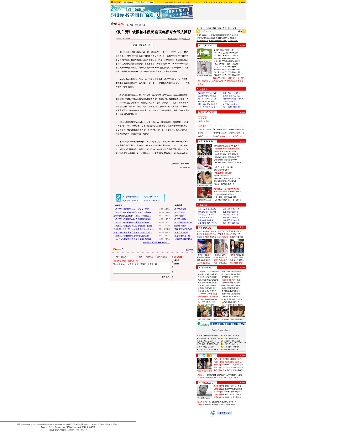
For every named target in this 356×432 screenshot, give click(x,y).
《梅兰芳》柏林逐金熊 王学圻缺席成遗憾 (131, 236)
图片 (229, 28)
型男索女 (217, 397)
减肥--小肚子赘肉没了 (231, 209)
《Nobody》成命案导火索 (207, 294)
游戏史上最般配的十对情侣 (232, 299)
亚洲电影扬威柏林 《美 (229, 58)
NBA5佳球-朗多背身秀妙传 (224, 194)
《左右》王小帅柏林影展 (227, 67)
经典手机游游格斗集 (224, 237)
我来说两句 (173, 39)
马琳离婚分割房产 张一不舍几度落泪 (227, 200)
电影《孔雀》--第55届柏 (230, 64)
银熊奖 (200, 121)
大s (210, 81)
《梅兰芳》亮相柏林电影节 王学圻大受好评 (132, 212)
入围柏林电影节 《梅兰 (226, 50)
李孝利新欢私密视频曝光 (231, 291)
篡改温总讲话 (212, 38)
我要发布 (190, 250)
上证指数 (201, 130)
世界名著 (220, 234)
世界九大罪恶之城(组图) (230, 288)
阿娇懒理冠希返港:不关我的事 (225, 181)
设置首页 (20, 424)
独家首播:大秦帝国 (221, 146)
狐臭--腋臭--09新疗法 (231, 223)
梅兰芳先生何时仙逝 (183, 222)
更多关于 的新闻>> (156, 242)
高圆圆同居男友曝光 (204, 76)
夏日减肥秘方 (222, 38)
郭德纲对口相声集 (209, 231)
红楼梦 (238, 231)
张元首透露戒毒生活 (231, 302)
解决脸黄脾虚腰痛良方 (231, 217)
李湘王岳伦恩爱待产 (221, 176)
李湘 (239, 81)
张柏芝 (223, 81)
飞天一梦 (217, 64)
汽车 (195, 2)
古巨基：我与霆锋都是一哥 (224, 184)
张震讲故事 (231, 231)
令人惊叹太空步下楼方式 (233, 305)
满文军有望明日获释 (221, 170)
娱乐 (179, 2)
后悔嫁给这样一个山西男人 (231, 394)
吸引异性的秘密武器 (230, 212)
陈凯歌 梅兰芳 (180, 226)
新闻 (209, 28)
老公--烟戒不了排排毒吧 (232, 107)
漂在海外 (200, 402)
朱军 (199, 81)
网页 (214, 28)
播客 (220, 2)
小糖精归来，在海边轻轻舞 (231, 397)
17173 (137, 2)
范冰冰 (218, 81)
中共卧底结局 (214, 41)
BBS (235, 2)
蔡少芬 (234, 78)
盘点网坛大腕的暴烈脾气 (207, 288)
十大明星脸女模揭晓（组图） (232, 359)
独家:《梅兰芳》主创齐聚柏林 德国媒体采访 (132, 232)
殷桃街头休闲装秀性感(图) (207, 277)
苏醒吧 (200, 133)
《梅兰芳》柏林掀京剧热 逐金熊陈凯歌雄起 (132, 219)
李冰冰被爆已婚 (221, 255)
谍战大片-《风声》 (204, 157)
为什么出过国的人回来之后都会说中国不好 (221, 402)
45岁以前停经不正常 (230, 215)
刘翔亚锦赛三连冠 (204, 200)
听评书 (199, 231)
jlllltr (215, 50)
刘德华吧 (217, 133)
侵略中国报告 (233, 41)
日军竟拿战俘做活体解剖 (207, 285)
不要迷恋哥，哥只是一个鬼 (231, 386)
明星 (201, 84)
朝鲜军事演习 (224, 35)
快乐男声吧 (233, 130)
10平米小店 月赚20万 (231, 104)
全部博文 (115, 424)
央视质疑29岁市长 (203, 35)
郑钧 (232, 81)
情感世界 (217, 394)
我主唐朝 (217, 56)
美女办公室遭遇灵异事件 (207, 291)
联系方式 (70, 424)
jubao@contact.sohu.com (77, 430)
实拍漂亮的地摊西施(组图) (231, 285)
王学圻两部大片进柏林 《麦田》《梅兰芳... (132, 216)
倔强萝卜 (217, 151)
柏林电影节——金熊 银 (229, 56)
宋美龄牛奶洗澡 (202, 41)
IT (191, 2)
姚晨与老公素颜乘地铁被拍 (208, 283)
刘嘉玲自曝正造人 (220, 263)
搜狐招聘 (46, 424)
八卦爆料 (217, 362)
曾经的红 (217, 69)
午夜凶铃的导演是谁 (183, 239)
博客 (230, 2)
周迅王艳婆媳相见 (220, 260)
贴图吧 (200, 136)
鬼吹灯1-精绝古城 (209, 234)
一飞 (216, 67)
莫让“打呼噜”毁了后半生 (207, 96)
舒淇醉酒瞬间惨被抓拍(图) (231, 283)
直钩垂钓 (217, 75)
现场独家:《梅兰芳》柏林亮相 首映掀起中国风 (133, 229)
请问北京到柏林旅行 (183, 229)
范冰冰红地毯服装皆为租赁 (208, 280)
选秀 (213, 81)
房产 (200, 2)
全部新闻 (107, 424)
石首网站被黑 (202, 38)
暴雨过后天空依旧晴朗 (227, 405)
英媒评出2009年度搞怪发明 (231, 389)
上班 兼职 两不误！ (205, 217)
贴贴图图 (217, 389)
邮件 (225, 2)
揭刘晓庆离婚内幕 (220, 257)
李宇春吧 (217, 130)
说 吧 (211, 112)
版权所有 (92, 427)
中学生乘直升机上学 (204, 61)
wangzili (217, 53)
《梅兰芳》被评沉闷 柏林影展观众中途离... (132, 209)
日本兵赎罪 (234, 35)
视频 (215, 2)
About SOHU (90, 424)
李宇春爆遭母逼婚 (203, 260)
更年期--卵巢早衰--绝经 (231, 96)
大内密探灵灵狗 (220, 154)
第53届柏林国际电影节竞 (230, 61)
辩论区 (176, 264)
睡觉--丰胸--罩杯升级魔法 (207, 104)
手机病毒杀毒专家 (209, 237)
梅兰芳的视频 (180, 209)
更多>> (242, 46)
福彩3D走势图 (237, 237)
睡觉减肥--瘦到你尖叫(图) (207, 93)
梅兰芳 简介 (179, 212)
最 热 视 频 (208, 141)
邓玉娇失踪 (215, 35)
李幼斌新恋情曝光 (236, 257)
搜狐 (125, 2)
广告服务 (54, 424)
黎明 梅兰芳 (179, 216)
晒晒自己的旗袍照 (211, 405)
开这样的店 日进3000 (206, 215)
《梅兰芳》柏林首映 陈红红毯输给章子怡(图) (132, 226)
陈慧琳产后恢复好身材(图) (207, 274)
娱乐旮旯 (217, 392)
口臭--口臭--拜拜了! (230, 101)
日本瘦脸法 (232, 38)
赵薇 (203, 81)
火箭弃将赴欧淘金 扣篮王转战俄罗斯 (227, 192)
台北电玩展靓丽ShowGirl (207, 299)
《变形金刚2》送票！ (209, 302)
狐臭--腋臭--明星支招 (206, 101)
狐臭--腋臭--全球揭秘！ (231, 93)
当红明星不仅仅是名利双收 (231, 392)
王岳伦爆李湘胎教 (207, 305)
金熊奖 (206, 121)
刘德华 (224, 78)
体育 (172, 2)
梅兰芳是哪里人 (181, 219)
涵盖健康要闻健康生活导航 (233, 99)
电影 (207, 81)
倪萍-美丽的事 (233, 154)
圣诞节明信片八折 (203, 263)
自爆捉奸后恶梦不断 (204, 186)
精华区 (176, 260)
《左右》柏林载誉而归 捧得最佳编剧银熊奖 (132, 239)
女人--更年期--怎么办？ (206, 107)
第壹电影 (217, 365)
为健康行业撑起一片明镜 (207, 223)
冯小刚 (229, 78)
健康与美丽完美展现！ (206, 220)
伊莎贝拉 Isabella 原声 (229, 53)
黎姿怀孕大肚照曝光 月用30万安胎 (227, 178)
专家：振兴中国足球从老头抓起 (226, 197)
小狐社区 (217, 61)
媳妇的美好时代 (231, 151)
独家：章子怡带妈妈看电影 (232, 272)
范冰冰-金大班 (233, 146)
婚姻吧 (216, 136)
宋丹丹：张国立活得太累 (223, 167)
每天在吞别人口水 (204, 398)
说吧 (234, 28)
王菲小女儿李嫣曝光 (221, 319)
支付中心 (38, 424)
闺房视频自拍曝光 (204, 171)
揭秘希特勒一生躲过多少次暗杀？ (226, 160)
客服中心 (62, 424)
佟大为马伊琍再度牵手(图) (231, 274)
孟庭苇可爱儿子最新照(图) (231, 294)
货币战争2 (236, 234)
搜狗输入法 (29, 424)
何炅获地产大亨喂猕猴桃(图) (208, 272)
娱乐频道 (130, 25)
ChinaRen (131, 2)
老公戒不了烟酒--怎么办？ (208, 99)
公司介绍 (99, 424)
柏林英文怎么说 (181, 232)
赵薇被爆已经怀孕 (203, 257)
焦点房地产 (145, 2)
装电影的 (217, 58)
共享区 (199, 237)
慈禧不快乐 (223, 41)
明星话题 (217, 370)
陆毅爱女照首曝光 (236, 260)
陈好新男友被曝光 (236, 263)
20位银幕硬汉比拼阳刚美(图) (232, 370)
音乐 (224, 28)
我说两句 (242, 2)
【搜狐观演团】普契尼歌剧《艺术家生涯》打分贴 (223, 375)
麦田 (223, 151)
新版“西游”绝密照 (204, 319)
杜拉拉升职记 (222, 231)
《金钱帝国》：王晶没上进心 (232, 365)
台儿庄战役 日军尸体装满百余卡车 (227, 157)
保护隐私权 (79, 424)
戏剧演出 (200, 375)
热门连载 (200, 378)
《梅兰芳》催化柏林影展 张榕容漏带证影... (132, 222)
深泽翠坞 (217, 72)
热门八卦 (217, 359)
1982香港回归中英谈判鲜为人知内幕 (228, 163)
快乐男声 (241, 78)
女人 (210, 2)
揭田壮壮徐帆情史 (204, 255)
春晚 (235, 81)
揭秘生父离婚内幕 (237, 255)
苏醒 (228, 81)
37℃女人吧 (233, 136)
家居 (205, 2)
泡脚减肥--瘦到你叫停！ (232, 220)
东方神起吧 (233, 133)
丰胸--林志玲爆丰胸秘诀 (207, 209)
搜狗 (151, 2)
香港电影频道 (140, 25)
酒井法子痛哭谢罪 (237, 319)
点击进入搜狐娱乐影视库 (231, 297)
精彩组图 (217, 367)
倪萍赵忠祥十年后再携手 (231, 277)
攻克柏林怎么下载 (182, 236)
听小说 (199, 234)
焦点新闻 (217, 386)
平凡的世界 (228, 234)
